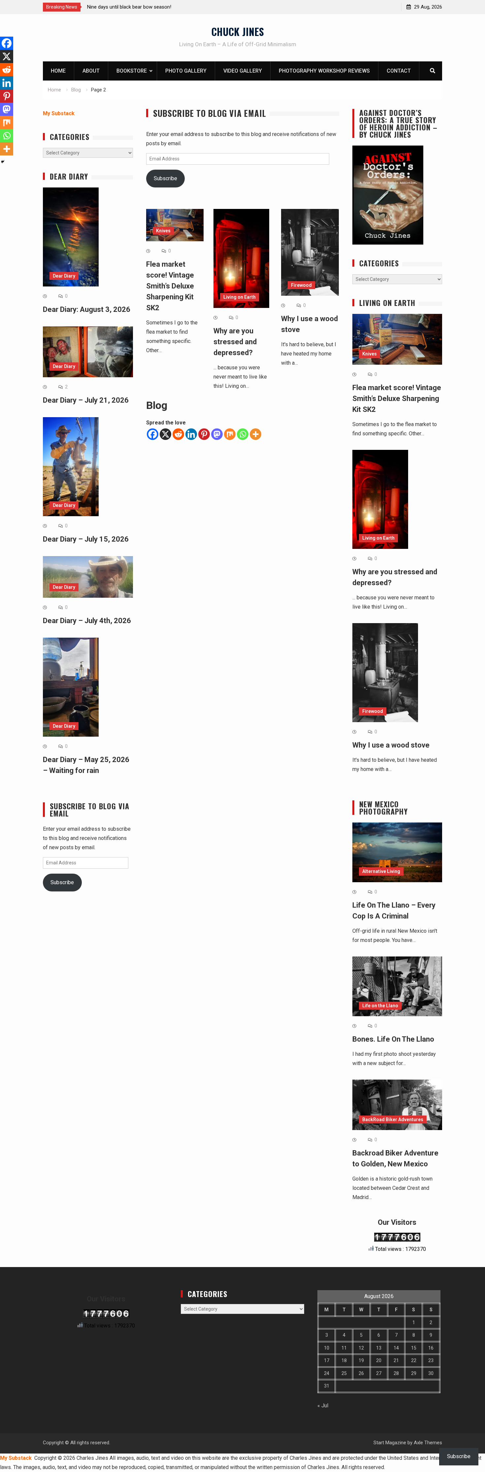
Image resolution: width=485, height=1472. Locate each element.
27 (378, 1373)
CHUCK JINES (237, 31)
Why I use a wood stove (391, 745)
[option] (146, 7)
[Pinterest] (204, 434)
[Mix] (230, 434)
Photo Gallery (186, 71)
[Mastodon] (217, 434)
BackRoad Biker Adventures (392, 1119)
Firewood (301, 285)
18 (344, 1360)
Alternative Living (381, 871)
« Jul (322, 1405)
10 (326, 1348)
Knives (163, 230)
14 (396, 1348)
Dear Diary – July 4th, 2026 (87, 621)
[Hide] (2, 161)
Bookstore (131, 71)
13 (378, 1348)
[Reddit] (178, 434)
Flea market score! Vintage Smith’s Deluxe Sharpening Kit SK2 (170, 286)
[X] (165, 434)
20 (378, 1360)
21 (396, 1360)
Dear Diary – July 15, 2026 (86, 539)
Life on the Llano (380, 1005)
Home (58, 71)
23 (431, 1360)
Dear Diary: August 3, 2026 (86, 309)
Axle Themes (428, 1443)
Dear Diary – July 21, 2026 (86, 400)
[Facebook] (152, 434)
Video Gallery (242, 71)
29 (413, 1373)
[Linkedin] (191, 434)
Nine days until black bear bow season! (129, 7)
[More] (255, 434)
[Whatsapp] (242, 434)
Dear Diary (64, 276)
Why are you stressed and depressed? (235, 342)
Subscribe (165, 178)
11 (344, 1348)
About (91, 71)
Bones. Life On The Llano (393, 1039)
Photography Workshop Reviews (324, 71)
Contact (399, 71)
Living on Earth (239, 297)
